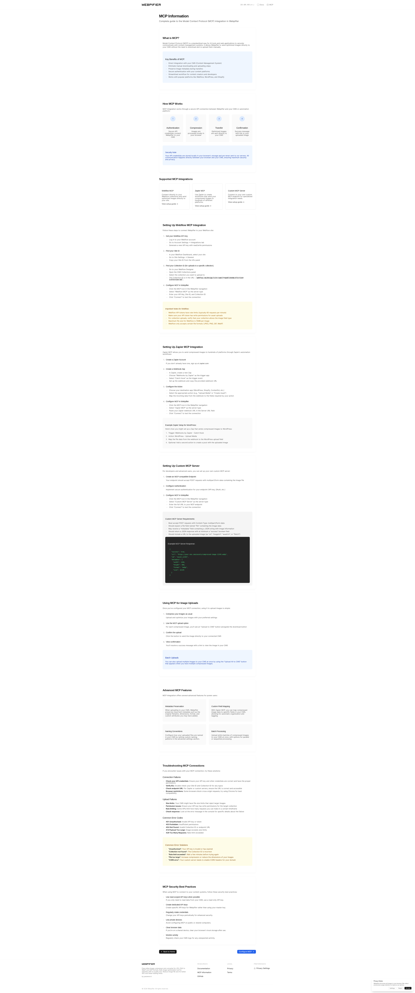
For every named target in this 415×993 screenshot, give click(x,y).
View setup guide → (170, 204)
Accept (408, 988)
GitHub (200, 976)
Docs (262, 5)
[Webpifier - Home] (151, 4)
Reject (400, 988)
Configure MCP (245, 952)
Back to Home (169, 952)
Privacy (230, 968)
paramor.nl (148, 976)
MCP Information (204, 972)
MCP (271, 5)
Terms (229, 972)
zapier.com (204, 363)
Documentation (203, 968)
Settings (392, 988)
